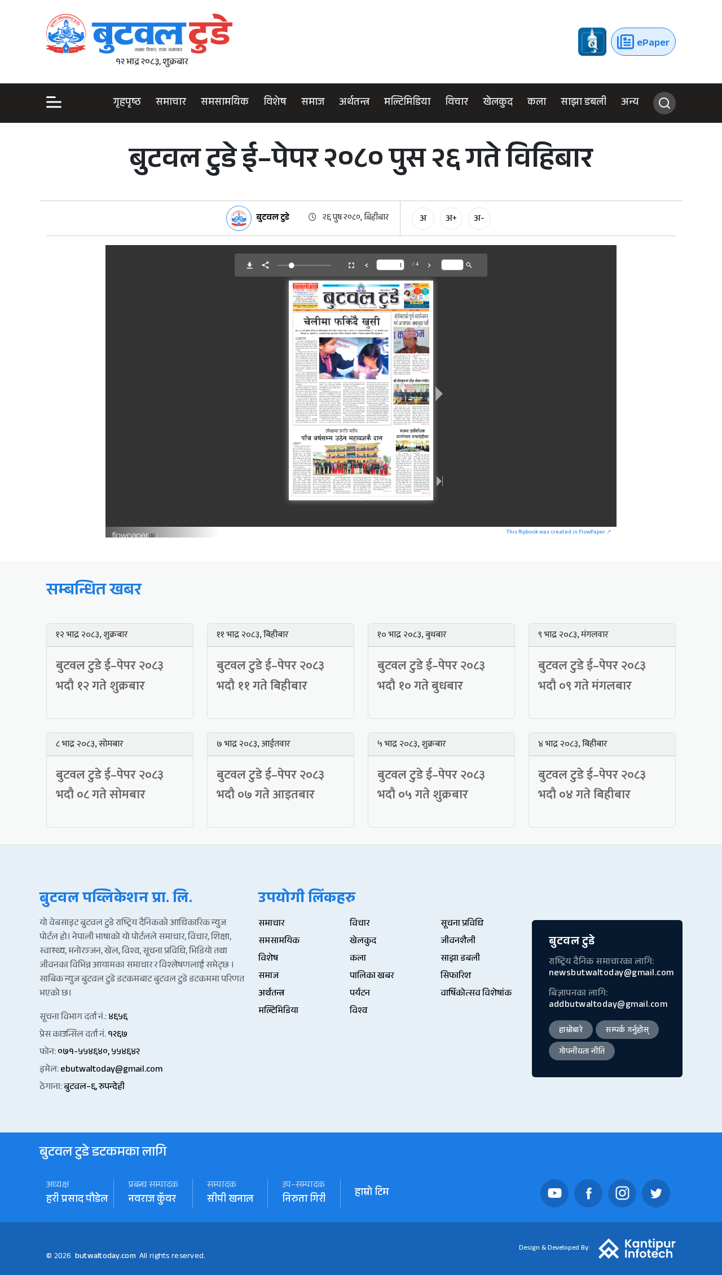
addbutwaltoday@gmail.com (608, 1005)
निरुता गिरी (304, 1200)
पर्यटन (360, 994)
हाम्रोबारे (571, 1031)
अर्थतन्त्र (354, 103)
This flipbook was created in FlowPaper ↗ (559, 531)
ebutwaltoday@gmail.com (111, 1070)
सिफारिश (456, 976)
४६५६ (117, 1017)
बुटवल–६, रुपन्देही (94, 1087)
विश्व (358, 1011)
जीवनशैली (458, 941)
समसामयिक (225, 103)
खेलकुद (498, 103)
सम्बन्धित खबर (94, 591)
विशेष (275, 103)
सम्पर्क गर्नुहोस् (627, 1031)
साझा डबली (583, 103)
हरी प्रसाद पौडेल (77, 1200)
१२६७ (117, 1035)
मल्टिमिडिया (407, 103)
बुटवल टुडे (272, 218)
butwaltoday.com (105, 1257)
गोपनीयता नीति (582, 1052)
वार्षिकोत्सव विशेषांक (476, 994)
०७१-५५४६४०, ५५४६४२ (99, 1052)
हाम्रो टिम (372, 1193)
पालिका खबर (372, 976)
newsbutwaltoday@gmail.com (611, 973)
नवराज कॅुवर (152, 1200)
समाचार (171, 103)
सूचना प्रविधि (462, 924)
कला (536, 103)
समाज (312, 103)
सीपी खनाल (230, 1200)
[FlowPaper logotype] (135, 531)
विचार (456, 103)
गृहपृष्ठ (127, 103)
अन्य (630, 103)
